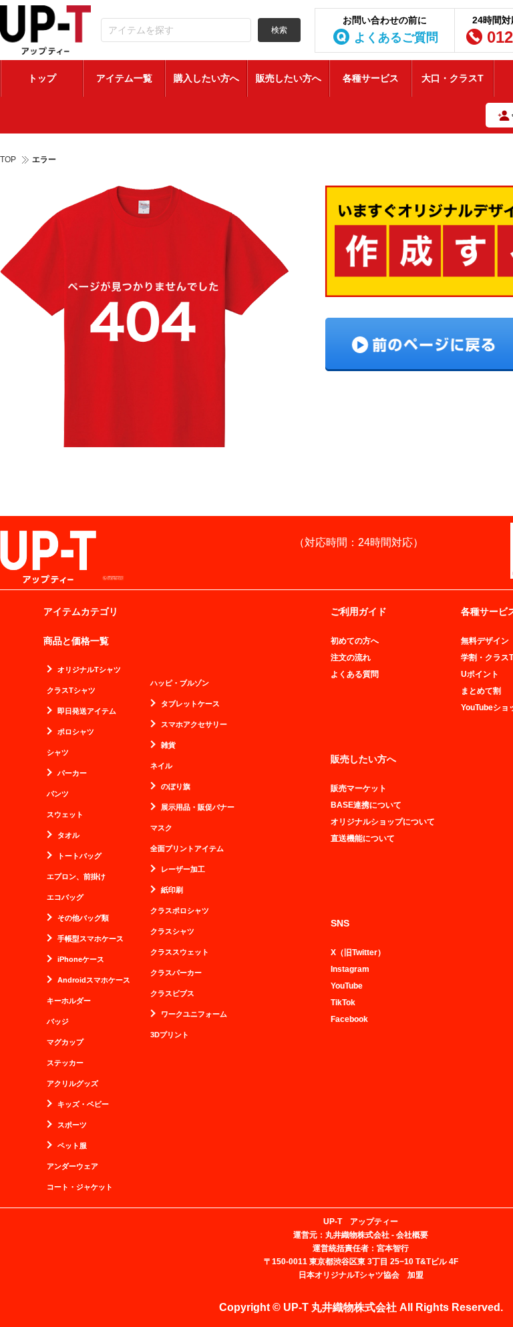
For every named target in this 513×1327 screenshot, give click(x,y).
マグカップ (65, 1042)
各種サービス (371, 78)
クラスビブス (172, 993)
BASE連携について (366, 805)
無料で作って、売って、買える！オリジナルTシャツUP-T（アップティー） (45, 30)
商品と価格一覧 (76, 640)
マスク (161, 828)
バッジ (58, 1021)
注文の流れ (351, 657)
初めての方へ (355, 640)
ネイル (161, 766)
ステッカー (65, 1063)
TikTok (343, 1002)
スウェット (65, 814)
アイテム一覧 (124, 78)
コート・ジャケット (80, 1187)
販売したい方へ (288, 78)
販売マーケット (359, 788)
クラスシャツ (172, 931)
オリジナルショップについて (383, 821)
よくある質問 (355, 674)
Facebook (349, 1019)
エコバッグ (65, 897)
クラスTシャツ (71, 690)
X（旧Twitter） (358, 952)
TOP (8, 159)
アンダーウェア (72, 1166)
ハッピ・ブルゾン (179, 683)
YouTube (347, 986)
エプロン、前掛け (76, 876)
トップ (42, 78)
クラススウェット (179, 952)
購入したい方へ (206, 78)
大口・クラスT (452, 78)
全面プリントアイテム (187, 848)
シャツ (58, 752)
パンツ (58, 794)
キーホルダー (69, 1001)
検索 (279, 30)
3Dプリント (169, 1035)
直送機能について (363, 838)
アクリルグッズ (72, 1083)
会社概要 (412, 1235)
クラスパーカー (176, 973)
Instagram (350, 969)
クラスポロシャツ (179, 910)
